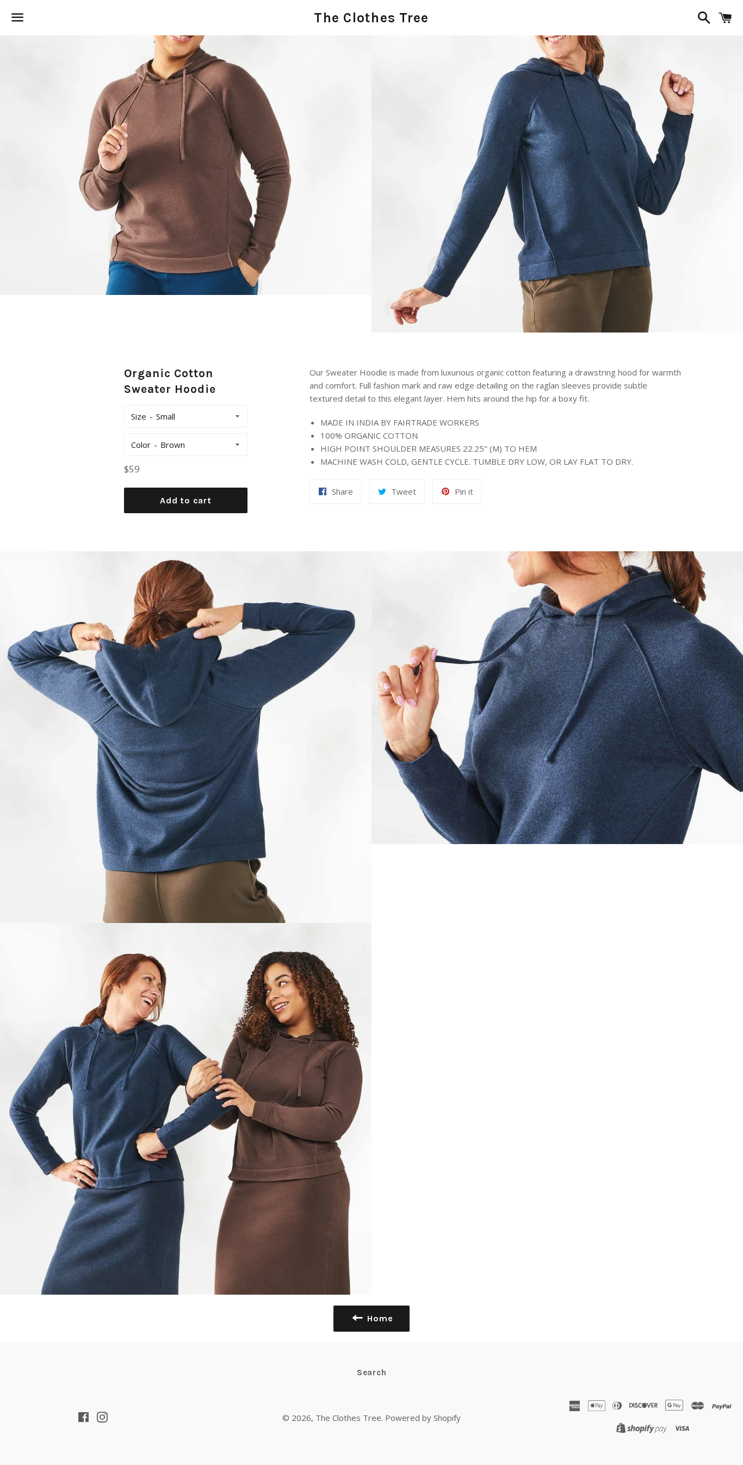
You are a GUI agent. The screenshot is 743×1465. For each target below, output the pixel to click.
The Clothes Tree (371, 18)
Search (372, 1372)
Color (141, 444)
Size (138, 416)
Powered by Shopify (423, 1417)
